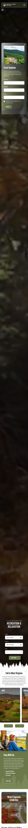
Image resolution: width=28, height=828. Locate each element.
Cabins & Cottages (10, 773)
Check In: (6, 634)
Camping (8, 775)
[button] (8, 725)
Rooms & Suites (10, 771)
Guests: (6, 648)
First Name (6, 79)
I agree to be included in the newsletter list (13, 102)
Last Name (6, 86)
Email (5, 94)
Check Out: (7, 641)
